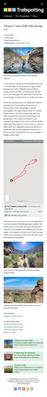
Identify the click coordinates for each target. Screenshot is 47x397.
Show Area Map (10, 332)
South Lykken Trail (11, 227)
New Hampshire (22, 16)
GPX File (8, 212)
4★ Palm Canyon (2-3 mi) (13, 330)
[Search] (42, 3)
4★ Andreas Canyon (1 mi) (13, 327)
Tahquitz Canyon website (13, 316)
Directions (24, 212)
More (35, 16)
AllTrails (16, 212)
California (8, 16)
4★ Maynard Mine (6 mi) (13, 324)
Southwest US (24, 43)
